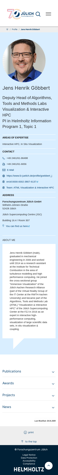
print (31, 432)
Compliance (29, 463)
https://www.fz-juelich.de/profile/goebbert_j (29, 175)
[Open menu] (48, 14)
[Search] (38, 14)
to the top (31, 441)
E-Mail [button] (10, 170)
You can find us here (17, 226)
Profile (14, 29)
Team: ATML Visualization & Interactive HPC (30, 187)
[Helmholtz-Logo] (29, 470)
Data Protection (29, 457)
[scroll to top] (49, 466)
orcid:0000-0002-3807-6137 (21, 181)
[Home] (7, 29)
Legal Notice (29, 454)
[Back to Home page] (20, 14)
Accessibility (29, 460)
